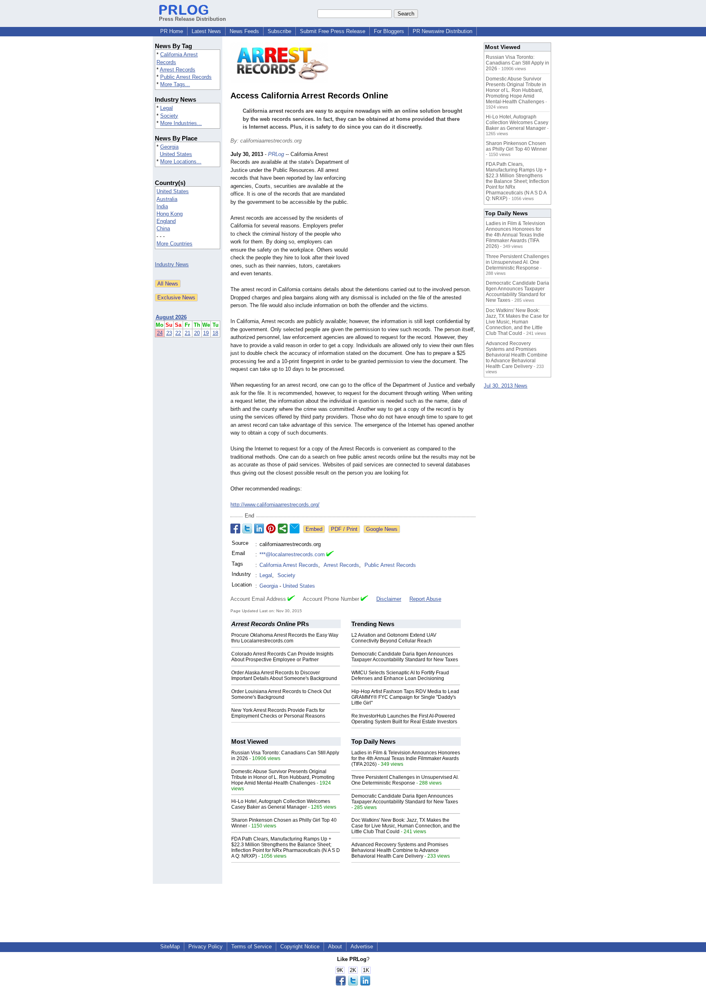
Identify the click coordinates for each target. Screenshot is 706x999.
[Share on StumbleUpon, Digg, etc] (283, 528)
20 (197, 333)
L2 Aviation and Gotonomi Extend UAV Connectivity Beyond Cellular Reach (393, 638)
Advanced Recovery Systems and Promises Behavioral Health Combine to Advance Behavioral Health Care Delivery (399, 850)
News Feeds (244, 31)
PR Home (171, 31)
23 (169, 333)
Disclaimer (388, 599)
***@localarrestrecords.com (292, 554)
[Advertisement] (414, 210)
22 (178, 333)
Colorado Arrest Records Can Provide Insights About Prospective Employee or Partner (282, 656)
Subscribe (279, 31)
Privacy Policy (205, 946)
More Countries (174, 244)
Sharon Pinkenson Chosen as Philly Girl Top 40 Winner (516, 146)
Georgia (169, 147)
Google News (382, 529)
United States (176, 154)
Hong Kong (169, 214)
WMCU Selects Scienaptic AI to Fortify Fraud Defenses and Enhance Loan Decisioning (400, 675)
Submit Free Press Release (332, 31)
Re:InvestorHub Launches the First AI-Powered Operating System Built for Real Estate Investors (404, 719)
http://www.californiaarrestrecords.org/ (274, 505)
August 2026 (171, 317)
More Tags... (175, 84)
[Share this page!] (353, 984)
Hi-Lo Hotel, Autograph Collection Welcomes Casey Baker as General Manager (280, 804)
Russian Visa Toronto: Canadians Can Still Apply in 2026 (517, 62)
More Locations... (180, 161)
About (335, 946)
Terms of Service (251, 946)
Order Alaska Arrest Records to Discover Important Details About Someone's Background (284, 675)
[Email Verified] (330, 555)
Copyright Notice (299, 946)
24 (160, 333)
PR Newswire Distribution (442, 31)
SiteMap (170, 946)
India (162, 206)
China (163, 228)
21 (187, 333)
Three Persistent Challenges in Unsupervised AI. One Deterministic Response (405, 780)
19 (206, 333)
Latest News (206, 31)
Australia (166, 199)
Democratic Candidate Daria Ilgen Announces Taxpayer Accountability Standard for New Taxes (404, 656)
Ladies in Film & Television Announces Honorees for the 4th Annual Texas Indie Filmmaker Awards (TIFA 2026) (405, 758)
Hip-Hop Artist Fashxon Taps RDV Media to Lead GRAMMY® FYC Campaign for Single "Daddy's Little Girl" (405, 697)
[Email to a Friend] (294, 528)
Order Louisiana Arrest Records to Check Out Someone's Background (281, 694)
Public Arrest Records (186, 77)
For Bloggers (389, 31)
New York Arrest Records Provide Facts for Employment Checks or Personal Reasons (278, 713)
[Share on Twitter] (247, 528)
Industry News (172, 264)
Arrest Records (177, 70)
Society (169, 116)
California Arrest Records (288, 565)
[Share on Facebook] (235, 528)
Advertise (362, 946)
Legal (166, 108)
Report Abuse (425, 599)
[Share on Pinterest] (271, 528)
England (166, 221)
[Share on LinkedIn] (259, 528)
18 (215, 333)
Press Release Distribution (192, 19)
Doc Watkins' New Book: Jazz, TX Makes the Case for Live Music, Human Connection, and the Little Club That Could (405, 825)
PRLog (276, 154)
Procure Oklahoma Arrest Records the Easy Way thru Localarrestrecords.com (284, 638)
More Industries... (181, 123)
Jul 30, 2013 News (505, 386)
